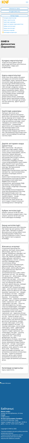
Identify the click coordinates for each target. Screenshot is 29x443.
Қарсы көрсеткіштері (9, 20)
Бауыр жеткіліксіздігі (9, 28)
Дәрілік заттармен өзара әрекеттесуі (13, 24)
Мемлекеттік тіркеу (14, 8)
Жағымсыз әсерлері (9, 30)
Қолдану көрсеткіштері (10, 18)
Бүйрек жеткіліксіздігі (9, 26)
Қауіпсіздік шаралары (10, 22)
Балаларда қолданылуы (10, 32)
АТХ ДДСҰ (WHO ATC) (14, 11)
